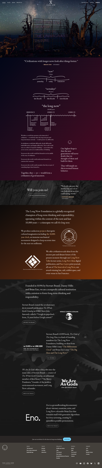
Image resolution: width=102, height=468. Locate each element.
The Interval (84, 2)
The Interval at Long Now (64, 267)
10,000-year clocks (60, 448)
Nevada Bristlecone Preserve (62, 456)
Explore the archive (29, 322)
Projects (19, 2)
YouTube (43, 450)
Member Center (89, 452)
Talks (8, 2)
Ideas (13, 2)
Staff (72, 450)
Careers (73, 456)
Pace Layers (64, 264)
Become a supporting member (37, 195)
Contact (88, 454)
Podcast (43, 448)
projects (43, 230)
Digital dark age (30, 452)
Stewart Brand (68, 197)
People (92, 2)
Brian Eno (48, 64)
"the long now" (30, 448)
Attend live (43, 452)
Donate (98, 2)
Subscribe (67, 439)
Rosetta (58, 458)
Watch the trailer (28, 393)
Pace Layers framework (32, 450)
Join (87, 448)
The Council (73, 452)
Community (73, 454)
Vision (3, 2)
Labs (57, 450)
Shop (87, 450)
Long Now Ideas (68, 260)
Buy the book (51, 358)
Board (72, 448)
